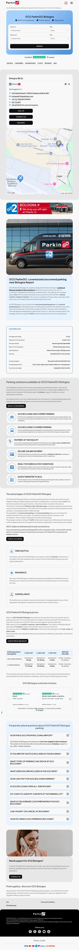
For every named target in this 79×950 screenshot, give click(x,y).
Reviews (48, 63)
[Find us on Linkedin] (48, 932)
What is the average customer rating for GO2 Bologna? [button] (34, 802)
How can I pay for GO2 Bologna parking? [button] (32, 779)
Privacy (36, 941)
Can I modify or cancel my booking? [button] (30, 811)
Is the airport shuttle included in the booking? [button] (35, 754)
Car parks (19, 63)
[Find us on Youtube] (44, 932)
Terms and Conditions (48, 902)
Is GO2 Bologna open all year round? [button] (30, 786)
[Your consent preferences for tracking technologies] (2, 712)
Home (8, 8)
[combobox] (59, 30)
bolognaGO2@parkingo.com (22, 96)
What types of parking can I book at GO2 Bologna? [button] (32, 762)
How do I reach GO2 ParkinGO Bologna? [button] (32, 819)
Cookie (42, 941)
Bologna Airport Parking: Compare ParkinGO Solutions (28, 8)
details (10, 63)
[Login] (66, 3)
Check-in (13, 27)
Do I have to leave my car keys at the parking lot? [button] (36, 794)
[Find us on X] (34, 932)
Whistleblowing (11, 905)
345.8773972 (17, 105)
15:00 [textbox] (53, 30)
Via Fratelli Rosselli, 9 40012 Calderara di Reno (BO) (30, 93)
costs (40, 63)
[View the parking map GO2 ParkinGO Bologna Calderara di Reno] (39, 194)
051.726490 (16, 102)
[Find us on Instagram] (39, 932)
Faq (55, 63)
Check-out (13, 35)
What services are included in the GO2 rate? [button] (33, 771)
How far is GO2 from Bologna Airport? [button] (31, 735)
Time (51, 27)
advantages (30, 63)
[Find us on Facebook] (30, 932)
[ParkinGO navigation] (71, 3)
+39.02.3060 (17, 99)
